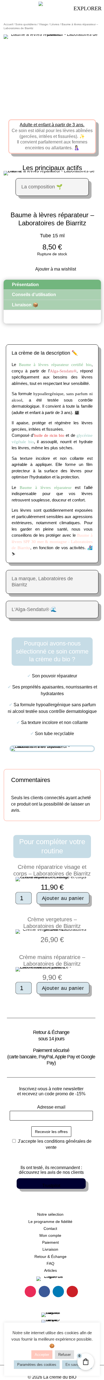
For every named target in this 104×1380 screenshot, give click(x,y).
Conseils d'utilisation (34, 294)
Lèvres (54, 24)
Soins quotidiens (26, 24)
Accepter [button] (42, 1355)
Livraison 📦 (25, 304)
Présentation (25, 284)
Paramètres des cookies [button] (36, 1365)
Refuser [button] (64, 1355)
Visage (43, 24)
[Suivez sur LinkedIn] (58, 1291)
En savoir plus (76, 1365)
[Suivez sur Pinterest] (72, 1291)
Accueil (8, 24)
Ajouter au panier (63, 898)
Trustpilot (51, 1185)
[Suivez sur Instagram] (30, 1291)
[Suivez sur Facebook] (44, 1291)
